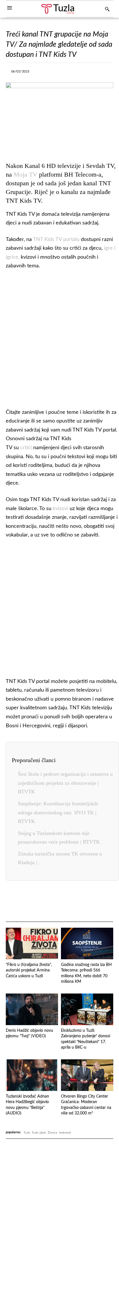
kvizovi (60, 508)
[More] (107, 73)
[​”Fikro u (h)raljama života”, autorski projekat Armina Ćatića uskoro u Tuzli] (32, 943)
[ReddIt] (91, 901)
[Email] (104, 901)
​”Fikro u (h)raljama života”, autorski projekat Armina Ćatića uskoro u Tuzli (29, 970)
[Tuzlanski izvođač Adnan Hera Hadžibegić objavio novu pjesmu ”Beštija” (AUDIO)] (32, 1075)
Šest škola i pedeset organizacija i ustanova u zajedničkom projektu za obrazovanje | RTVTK (65, 783)
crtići (26, 447)
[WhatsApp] (80, 73)
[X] (54, 73)
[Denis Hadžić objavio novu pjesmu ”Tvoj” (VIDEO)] (32, 1009)
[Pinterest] (78, 901)
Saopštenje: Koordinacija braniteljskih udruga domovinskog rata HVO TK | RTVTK (58, 812)
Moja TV (25, 174)
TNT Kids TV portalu (56, 239)
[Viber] (67, 73)
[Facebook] (40, 73)
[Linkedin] (93, 73)
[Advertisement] (59, 338)
